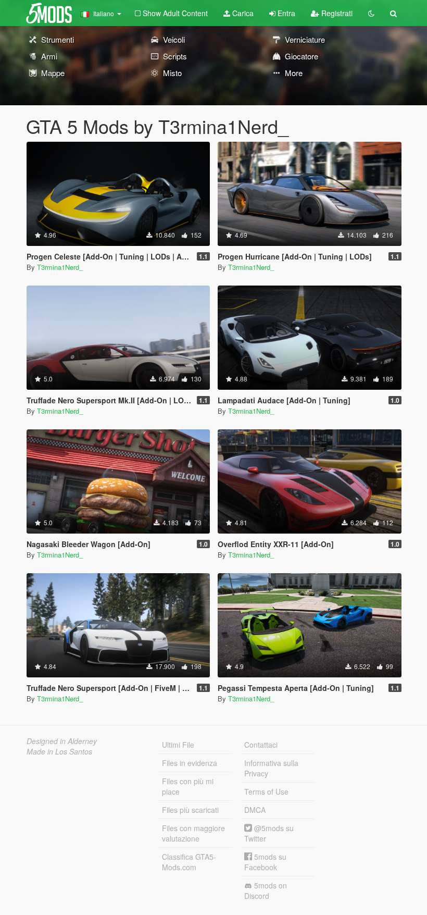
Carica (242, 13)
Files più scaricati (190, 810)
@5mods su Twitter (269, 833)
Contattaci (261, 744)
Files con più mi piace (188, 786)
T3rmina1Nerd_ (60, 267)
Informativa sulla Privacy (271, 768)
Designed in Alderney (62, 741)
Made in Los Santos (59, 751)
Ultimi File (178, 744)
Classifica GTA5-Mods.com (189, 861)
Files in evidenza (189, 763)
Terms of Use (266, 791)
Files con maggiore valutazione (193, 833)
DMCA (255, 810)
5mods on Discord (265, 890)
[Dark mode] (371, 13)
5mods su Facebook (265, 861)
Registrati (336, 13)
